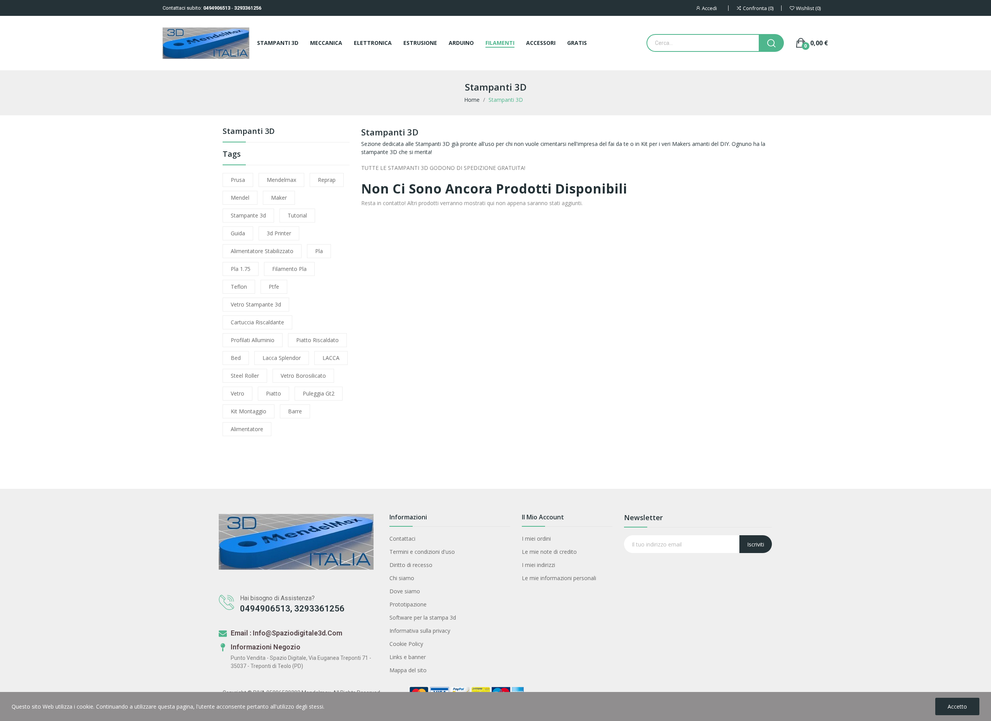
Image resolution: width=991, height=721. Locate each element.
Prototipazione (408, 604)
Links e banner (407, 657)
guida (238, 233)
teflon (239, 286)
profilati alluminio (252, 340)
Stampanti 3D (249, 131)
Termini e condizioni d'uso (422, 551)
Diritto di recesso (410, 565)
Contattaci (402, 538)
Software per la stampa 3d (422, 617)
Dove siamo (404, 591)
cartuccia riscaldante (257, 322)
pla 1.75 (240, 268)
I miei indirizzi (538, 565)
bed (236, 357)
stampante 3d (248, 215)
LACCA (330, 357)
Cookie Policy (406, 643)
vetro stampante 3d (256, 304)
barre (295, 411)
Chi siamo (401, 578)
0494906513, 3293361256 (292, 608)
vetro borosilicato (303, 375)
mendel (240, 197)
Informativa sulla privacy (419, 630)
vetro (237, 393)
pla (319, 251)
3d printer (279, 233)
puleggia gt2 (318, 393)
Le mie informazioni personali (559, 578)
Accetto (957, 706)
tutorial (297, 215)
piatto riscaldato (317, 340)
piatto (273, 393)
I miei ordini (536, 538)
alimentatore (247, 429)
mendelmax (281, 179)
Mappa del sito (408, 670)
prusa (238, 179)
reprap (327, 179)
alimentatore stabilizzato (262, 251)
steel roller (245, 375)
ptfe (274, 286)
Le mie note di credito (549, 551)
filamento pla (289, 268)
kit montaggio (248, 411)
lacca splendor (281, 357)
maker (279, 197)
